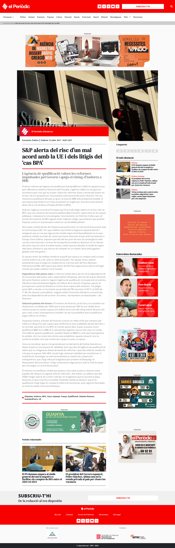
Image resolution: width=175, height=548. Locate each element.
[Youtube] (113, 6)
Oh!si (126, 17)
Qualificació (73, 396)
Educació (68, 17)
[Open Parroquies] (13, 17)
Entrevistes (86, 17)
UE (40, 399)
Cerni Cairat (145, 305)
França (64, 396)
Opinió (96, 17)
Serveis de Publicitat (86, 514)
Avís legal (117, 514)
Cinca (49, 396)
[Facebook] (99, 6)
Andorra (37, 396)
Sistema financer (86, 396)
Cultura (59, 17)
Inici (4, 23)
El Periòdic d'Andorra (42, 131)
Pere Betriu (144, 284)
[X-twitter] (104, 6)
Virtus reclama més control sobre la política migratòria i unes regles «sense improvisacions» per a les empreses (145, 195)
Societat (31, 17)
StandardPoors (31, 399)
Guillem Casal (146, 263)
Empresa (50, 17)
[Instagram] (108, 6)
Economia (41, 17)
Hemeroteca (137, 17)
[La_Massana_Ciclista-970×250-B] (64, 432)
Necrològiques (115, 17)
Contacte (69, 514)
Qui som (58, 514)
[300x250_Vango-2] (137, 407)
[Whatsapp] (117, 6)
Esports (77, 17)
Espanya (56, 396)
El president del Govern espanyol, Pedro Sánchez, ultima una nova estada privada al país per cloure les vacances (86, 478)
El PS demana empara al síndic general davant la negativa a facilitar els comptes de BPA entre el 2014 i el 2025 (42, 478)
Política (23, 17)
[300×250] (137, 243)
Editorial (104, 17)
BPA (44, 396)
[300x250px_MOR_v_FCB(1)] (137, 361)
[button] (171, 6)
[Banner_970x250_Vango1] (87, 66)
